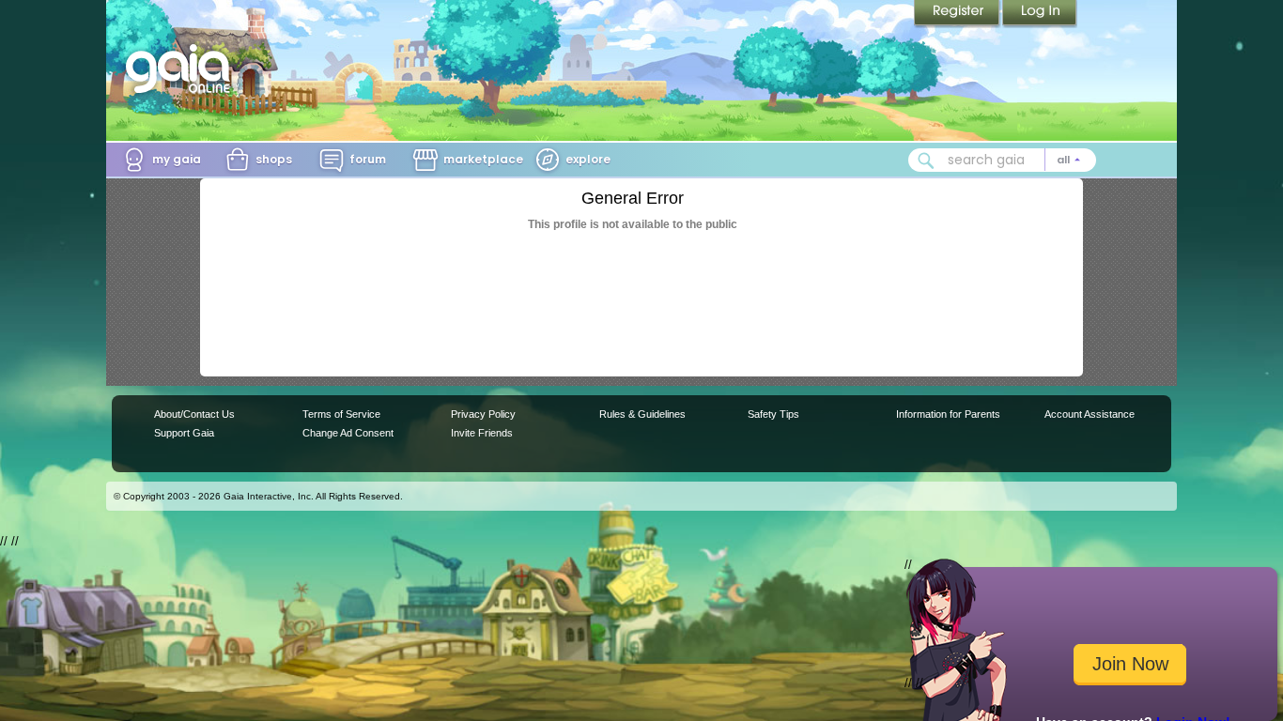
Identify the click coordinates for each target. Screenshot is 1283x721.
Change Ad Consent (348, 432)
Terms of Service (341, 414)
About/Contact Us (194, 414)
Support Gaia (184, 432)
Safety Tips (773, 414)
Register (958, 14)
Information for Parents (948, 414)
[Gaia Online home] (182, 68)
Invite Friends (482, 432)
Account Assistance (1089, 414)
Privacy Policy (483, 414)
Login (1039, 14)
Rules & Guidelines (642, 414)
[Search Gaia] (926, 160)
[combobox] (1002, 160)
